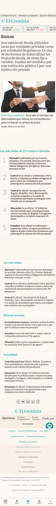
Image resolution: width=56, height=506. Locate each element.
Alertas (39, 503)
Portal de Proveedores (36, 436)
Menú (5, 503)
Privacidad (28, 462)
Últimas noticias (9, 16)
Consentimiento (28, 467)
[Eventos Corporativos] (23, 418)
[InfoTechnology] (28, 424)
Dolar (17, 503)
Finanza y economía (28, 16)
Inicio (28, 503)
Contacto (12, 431)
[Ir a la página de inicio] (15, 21)
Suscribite (44, 431)
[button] (49, 426)
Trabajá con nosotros (28, 442)
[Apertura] (8, 418)
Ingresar (50, 503)
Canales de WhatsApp (27, 431)
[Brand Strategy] (36, 418)
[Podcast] (48, 418)
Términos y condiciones (28, 457)
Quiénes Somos (17, 436)
